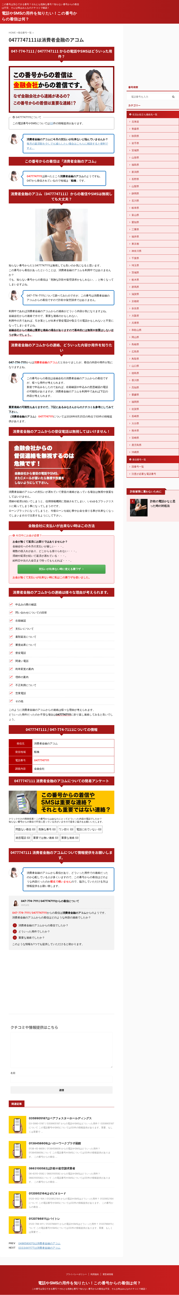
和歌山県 (136, 329)
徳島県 (135, 373)
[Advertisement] (61, 978)
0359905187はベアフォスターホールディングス (60, 1118)
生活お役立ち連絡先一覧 (144, 114)
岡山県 (135, 337)
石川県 (135, 200)
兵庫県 (135, 322)
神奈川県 (136, 250)
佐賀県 (135, 408)
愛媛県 (135, 394)
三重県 (135, 229)
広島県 (135, 351)
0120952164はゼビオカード (47, 1193)
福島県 (135, 164)
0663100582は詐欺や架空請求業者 (52, 1168)
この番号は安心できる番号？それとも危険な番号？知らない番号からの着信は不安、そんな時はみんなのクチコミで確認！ (89, 1288)
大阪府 (135, 315)
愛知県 (135, 222)
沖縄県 (135, 452)
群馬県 (135, 286)
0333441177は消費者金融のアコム (39, 1247)
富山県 (135, 214)
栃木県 (135, 279)
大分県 (135, 423)
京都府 (135, 301)
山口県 (135, 365)
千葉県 (135, 258)
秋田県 (135, 135)
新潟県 (135, 171)
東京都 (135, 243)
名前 (12, 1072)
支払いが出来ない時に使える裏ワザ (60, 569)
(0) (51, 123)
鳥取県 (135, 358)
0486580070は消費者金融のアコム (39, 1243)
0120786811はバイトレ (44, 1218)
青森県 (135, 128)
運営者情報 (108, 1274)
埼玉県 (135, 265)
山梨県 (135, 186)
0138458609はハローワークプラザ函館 (55, 1143)
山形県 (135, 157)
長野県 (135, 179)
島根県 (135, 344)
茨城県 (135, 272)
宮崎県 (135, 437)
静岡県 (135, 193)
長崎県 (135, 416)
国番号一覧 (138, 466)
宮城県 (135, 150)
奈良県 (135, 308)
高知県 (135, 387)
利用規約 (95, 1274)
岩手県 (135, 143)
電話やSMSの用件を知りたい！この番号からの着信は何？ (89, 1283)
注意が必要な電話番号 (144, 473)
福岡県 (135, 401)
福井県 (135, 236)
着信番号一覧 (139, 459)
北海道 (135, 121)
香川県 (135, 380)
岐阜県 (135, 207)
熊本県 (135, 430)
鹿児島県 (136, 444)
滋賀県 (135, 293)
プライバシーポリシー (76, 1274)
